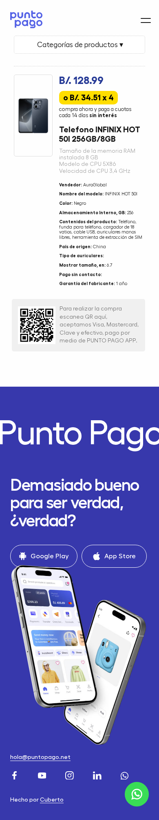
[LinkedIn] (98, 774)
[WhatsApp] (125, 774)
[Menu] (146, 21)
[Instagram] (70, 774)
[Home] (24, 19)
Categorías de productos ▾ (79, 44)
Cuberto (52, 800)
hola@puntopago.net (40, 757)
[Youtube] (43, 774)
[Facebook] (15, 774)
